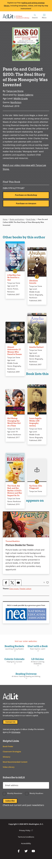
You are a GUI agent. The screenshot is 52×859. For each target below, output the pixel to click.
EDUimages (15, 732)
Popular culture (25, 588)
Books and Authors (17, 219)
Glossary (6, 757)
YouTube (33, 851)
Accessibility (26, 843)
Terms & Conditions (26, 837)
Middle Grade (21, 98)
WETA (30, 712)
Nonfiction (15, 102)
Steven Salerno (25, 94)
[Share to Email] (18, 583)
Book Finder (30, 219)
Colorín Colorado (14, 661)
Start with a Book (37, 648)
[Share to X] (12, 583)
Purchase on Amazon (26, 203)
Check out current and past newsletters (23, 805)
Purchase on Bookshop (26, 195)
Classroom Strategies (12, 751)
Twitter (26, 851)
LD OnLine (35, 662)
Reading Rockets (14, 648)
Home (5, 219)
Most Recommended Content (15, 762)
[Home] (16, 16)
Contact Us (10, 722)
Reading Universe (22, 675)
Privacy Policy (26, 830)
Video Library (8, 767)
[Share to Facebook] (6, 583)
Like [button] (48, 583)
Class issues (14, 588)
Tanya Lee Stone (14, 91)
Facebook (19, 851)
